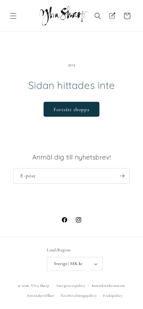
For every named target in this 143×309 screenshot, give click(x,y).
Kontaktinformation (108, 285)
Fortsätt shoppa (71, 109)
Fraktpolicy (113, 295)
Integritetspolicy (71, 285)
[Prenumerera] (122, 176)
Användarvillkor (41, 295)
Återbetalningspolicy (79, 295)
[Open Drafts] (112, 16)
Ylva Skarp (40, 285)
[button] (13, 16)
